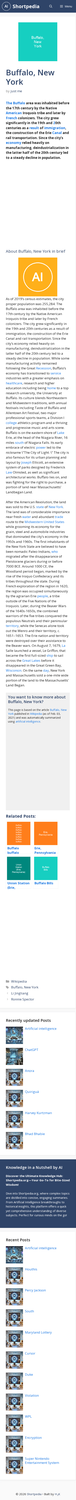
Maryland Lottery (38, 1332)
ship (50, 655)
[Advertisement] (38, 204)
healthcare (14, 383)
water (26, 517)
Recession (43, 368)
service (55, 373)
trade (59, 517)
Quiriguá (32, 1091)
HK (57, 1494)
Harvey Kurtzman (38, 1113)
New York (56, 507)
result (34, 128)
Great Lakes (31, 660)
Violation (32, 1395)
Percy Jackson (35, 1290)
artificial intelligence (28, 721)
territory (12, 625)
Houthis (31, 1269)
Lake (60, 432)
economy (13, 142)
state (40, 507)
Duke (29, 1374)
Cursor (30, 1353)
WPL (28, 1416)
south (19, 442)
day (46, 670)
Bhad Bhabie (35, 1134)
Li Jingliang (19, 993)
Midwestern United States (44, 522)
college (11, 422)
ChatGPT (31, 1049)
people (42, 596)
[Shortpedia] (6, 6)
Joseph (26, 462)
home (51, 388)
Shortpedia (26, 6)
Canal (57, 133)
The (9, 103)
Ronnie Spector (22, 999)
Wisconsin (13, 670)
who (54, 551)
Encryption (33, 1437)
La (63, 645)
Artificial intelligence (41, 1028)
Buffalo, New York (24, 987)
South (29, 1311)
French (11, 118)
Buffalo (19, 103)
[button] (50, 6)
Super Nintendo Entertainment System (42, 1460)
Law (9, 472)
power (41, 447)
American (14, 113)
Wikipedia (36, 714)
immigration (54, 128)
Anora (29, 1070)
